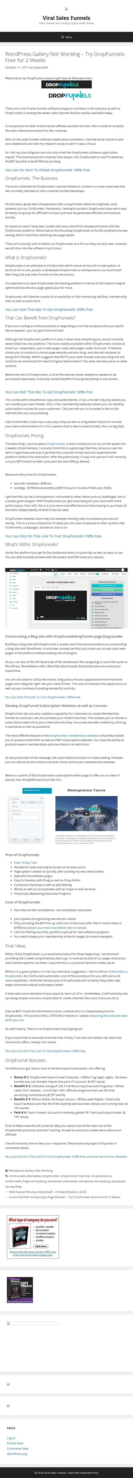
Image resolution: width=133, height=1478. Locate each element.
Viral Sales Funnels (66, 17)
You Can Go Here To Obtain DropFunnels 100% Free (47, 170)
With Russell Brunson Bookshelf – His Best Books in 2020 (47, 1192)
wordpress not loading (94, 1181)
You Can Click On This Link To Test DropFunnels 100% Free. (53, 536)
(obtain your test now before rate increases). (57, 928)
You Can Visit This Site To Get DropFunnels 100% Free (49, 309)
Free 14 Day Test (25, 863)
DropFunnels (56, 444)
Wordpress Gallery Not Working (31, 1171)
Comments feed (17, 1449)
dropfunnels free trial (75, 1176)
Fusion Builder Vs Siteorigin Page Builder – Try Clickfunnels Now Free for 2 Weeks (64, 1197)
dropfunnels (50, 1176)
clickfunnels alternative (25, 1176)
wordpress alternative (62, 1181)
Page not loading (34, 1181)
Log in (11, 1438)
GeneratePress (89, 1472)
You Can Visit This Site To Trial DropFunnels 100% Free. (43, 697)
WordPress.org (17, 1454)
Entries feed (15, 1443)
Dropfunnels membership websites (74, 735)
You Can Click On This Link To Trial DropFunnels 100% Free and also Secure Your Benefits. (66, 1157)
